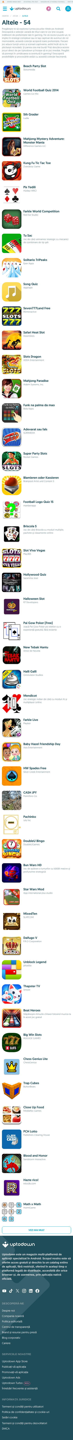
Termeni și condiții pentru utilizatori (22, 1406)
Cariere (6, 1343)
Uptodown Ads (11, 1377)
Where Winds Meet (14, 2)
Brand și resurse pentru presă (19, 1332)
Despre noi (8, 1310)
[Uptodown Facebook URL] (37, 1291)
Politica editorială (12, 1321)
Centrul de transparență (16, 1327)
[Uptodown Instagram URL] (24, 1291)
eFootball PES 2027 (31, 2)
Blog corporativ (11, 1337)
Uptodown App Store (15, 1361)
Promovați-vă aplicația (15, 1372)
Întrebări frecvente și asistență (20, 1388)
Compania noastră (13, 1316)
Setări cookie (10, 1417)
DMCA (6, 1428)
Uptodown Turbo (15, 1383)
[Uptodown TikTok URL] (11, 1291)
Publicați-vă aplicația (14, 1366)
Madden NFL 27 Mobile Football (53, 2)
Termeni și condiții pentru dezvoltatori (24, 1423)
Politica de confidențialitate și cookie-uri (25, 1412)
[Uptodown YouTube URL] (4, 1291)
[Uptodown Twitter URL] (17, 1291)
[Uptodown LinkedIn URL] (30, 1291)
